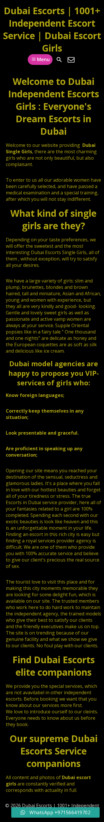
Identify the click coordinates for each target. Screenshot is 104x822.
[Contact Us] (71, 59)
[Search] (59, 59)
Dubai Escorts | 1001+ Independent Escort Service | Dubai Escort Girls (52, 29)
